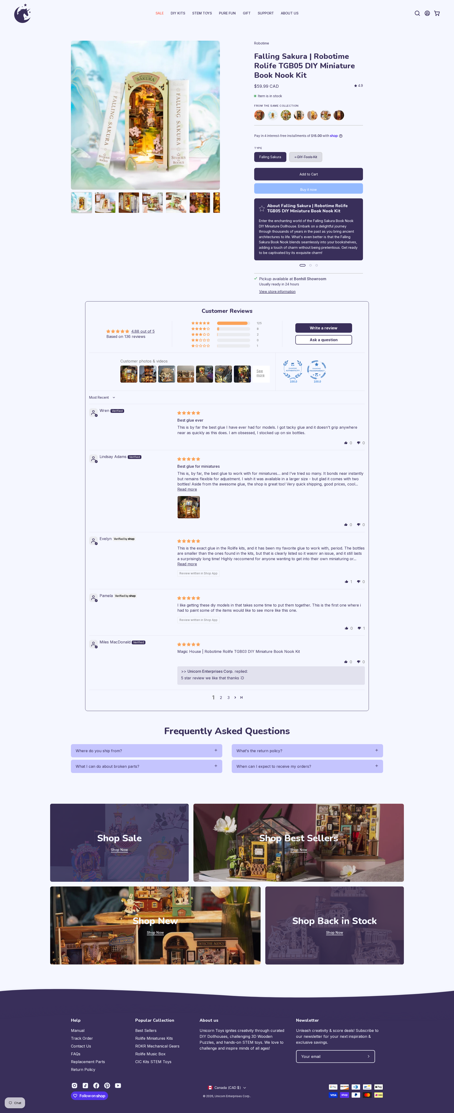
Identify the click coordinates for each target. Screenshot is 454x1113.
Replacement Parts (88, 1061)
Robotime (261, 43)
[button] (265, 13)
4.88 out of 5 (143, 331)
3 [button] (228, 697)
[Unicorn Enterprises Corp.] (22, 13)
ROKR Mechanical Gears (157, 1046)
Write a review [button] (323, 328)
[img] (358, 85)
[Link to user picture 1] (188, 507)
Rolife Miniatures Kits (154, 1038)
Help (76, 1020)
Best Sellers (146, 1030)
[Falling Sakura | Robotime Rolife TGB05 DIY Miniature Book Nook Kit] (81, 202)
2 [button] (221, 697)
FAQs (75, 1054)
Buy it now (308, 190)
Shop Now (119, 850)
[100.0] (292, 369)
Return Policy (83, 1069)
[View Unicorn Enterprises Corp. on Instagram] (74, 1085)
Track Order (82, 1038)
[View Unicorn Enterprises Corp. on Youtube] (118, 1085)
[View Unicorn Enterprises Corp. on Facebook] (96, 1085)
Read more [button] (187, 489)
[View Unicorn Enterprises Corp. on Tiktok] (85, 1085)
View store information (277, 291)
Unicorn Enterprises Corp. (232, 1096)
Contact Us (81, 1046)
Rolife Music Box (150, 1054)
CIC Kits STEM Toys (153, 1061)
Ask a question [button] (324, 339)
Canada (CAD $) (227, 1087)
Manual (77, 1030)
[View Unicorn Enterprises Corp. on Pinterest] (107, 1085)
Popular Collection (154, 1020)
